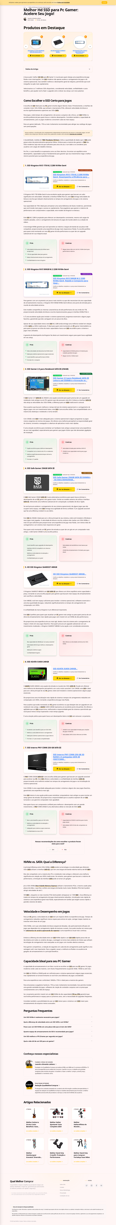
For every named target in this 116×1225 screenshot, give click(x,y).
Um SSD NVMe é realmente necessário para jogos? (41, 1017)
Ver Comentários (84, 186)
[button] (58, 69)
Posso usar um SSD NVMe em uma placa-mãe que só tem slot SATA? (47, 1027)
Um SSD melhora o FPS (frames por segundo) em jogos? (43, 1036)
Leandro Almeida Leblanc (34, 18)
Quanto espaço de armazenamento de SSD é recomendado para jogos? (49, 1032)
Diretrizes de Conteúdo (76, 134)
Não (65, 849)
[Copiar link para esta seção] (73, 100)
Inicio (25, 7)
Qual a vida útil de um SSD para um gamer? (39, 1041)
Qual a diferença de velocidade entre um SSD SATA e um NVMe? (46, 1022)
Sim (53, 849)
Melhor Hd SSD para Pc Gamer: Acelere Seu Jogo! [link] (39, 7)
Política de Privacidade (63, 2)
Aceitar (104, 2)
